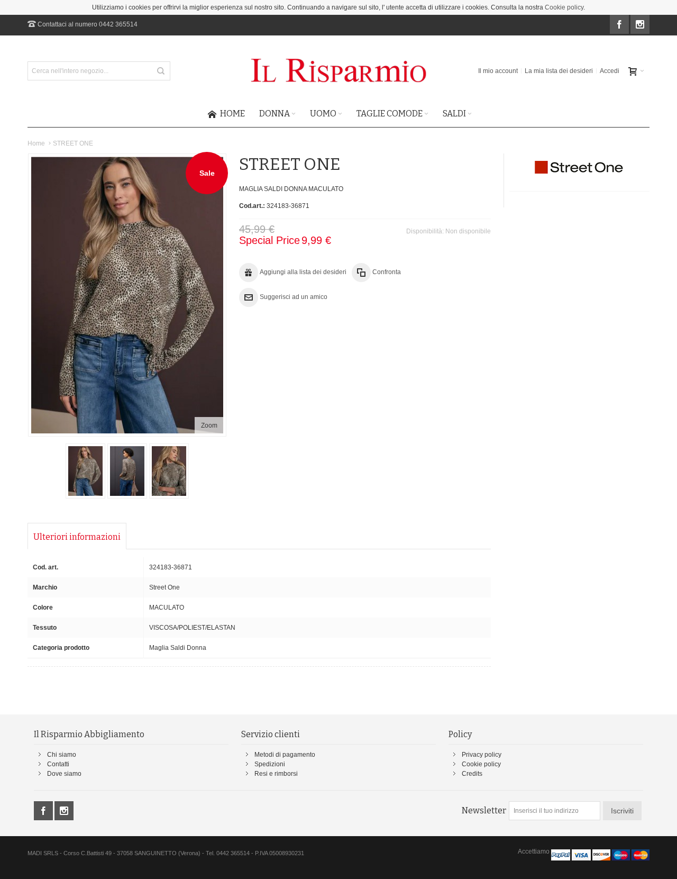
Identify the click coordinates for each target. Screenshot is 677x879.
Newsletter (484, 810)
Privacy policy (481, 754)
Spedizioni (269, 764)
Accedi (609, 71)
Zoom (209, 425)
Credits (472, 773)
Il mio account (498, 71)
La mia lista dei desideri (559, 71)
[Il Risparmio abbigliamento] (338, 70)
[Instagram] (639, 25)
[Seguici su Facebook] (620, 25)
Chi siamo (61, 754)
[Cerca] (161, 71)
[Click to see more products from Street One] (579, 167)
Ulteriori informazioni (77, 537)
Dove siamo (64, 773)
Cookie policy (564, 7)
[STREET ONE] (85, 471)
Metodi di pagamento (284, 754)
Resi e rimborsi (276, 773)
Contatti (58, 764)
